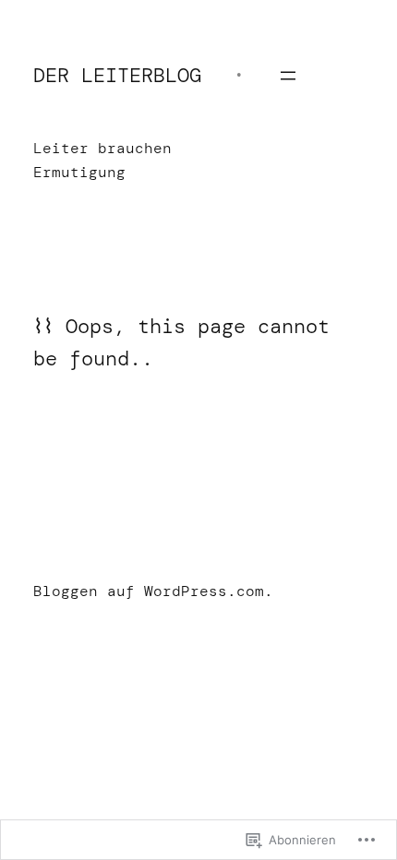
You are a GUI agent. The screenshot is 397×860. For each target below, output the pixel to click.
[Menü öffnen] (288, 76)
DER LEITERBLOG (117, 75)
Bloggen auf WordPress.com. (153, 591)
